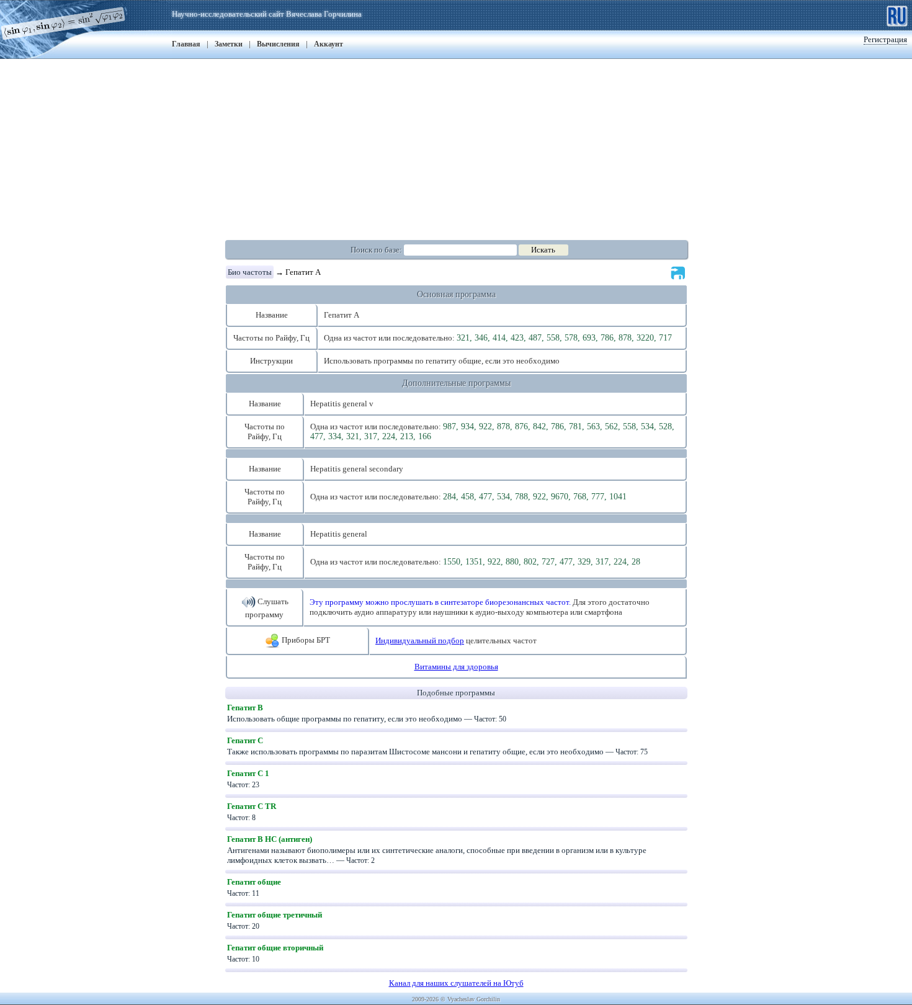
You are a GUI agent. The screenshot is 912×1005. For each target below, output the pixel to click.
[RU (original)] (897, 14)
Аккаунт (328, 44)
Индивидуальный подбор (419, 640)
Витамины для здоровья (456, 666)
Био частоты (250, 272)
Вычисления (278, 44)
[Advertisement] (456, 146)
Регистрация (885, 39)
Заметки (229, 44)
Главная (186, 44)
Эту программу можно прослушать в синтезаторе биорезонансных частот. (440, 602)
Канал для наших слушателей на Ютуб (456, 983)
